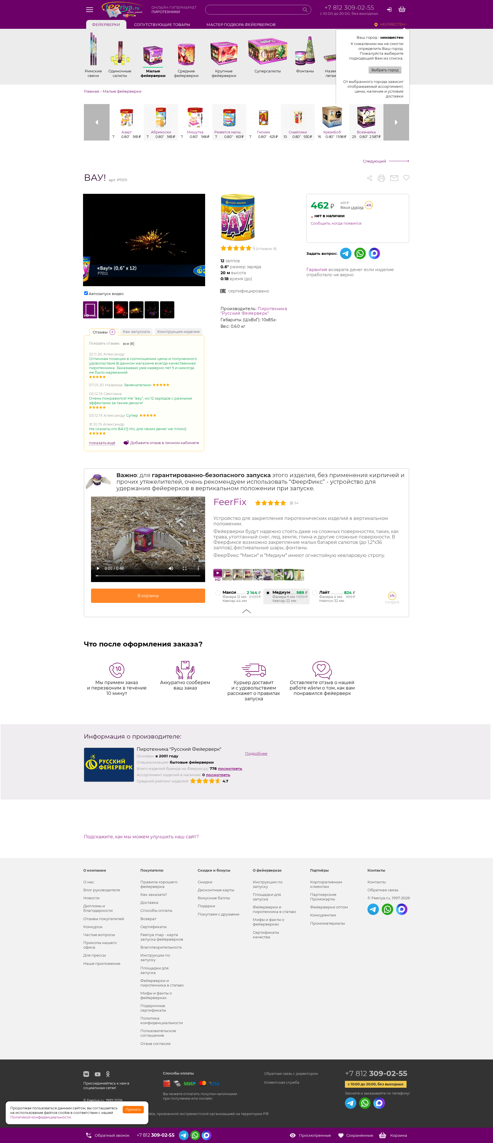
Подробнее (256, 753)
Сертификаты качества (266, 934)
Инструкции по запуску (155, 957)
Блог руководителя (101, 890)
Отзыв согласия (155, 1043)
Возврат (148, 918)
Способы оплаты (156, 910)
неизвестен (392, 24)
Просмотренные (315, 1135)
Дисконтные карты (216, 890)
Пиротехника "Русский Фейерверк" (254, 311)
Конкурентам (323, 915)
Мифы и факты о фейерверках (156, 995)
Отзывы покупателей (103, 918)
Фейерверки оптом (329, 907)
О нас (88, 882)
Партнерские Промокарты (323, 896)
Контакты (376, 882)
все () (128, 343)
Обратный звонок (112, 1135)
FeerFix (229, 501)
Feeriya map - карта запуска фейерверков (161, 936)
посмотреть (230, 768)
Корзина (398, 1135)
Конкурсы (92, 926)
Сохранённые (359, 1135)
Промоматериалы (327, 923)
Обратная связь (382, 890)
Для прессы (94, 955)
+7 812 (376, 1073)
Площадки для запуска (154, 970)
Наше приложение (101, 963)
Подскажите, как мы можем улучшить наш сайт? (141, 837)
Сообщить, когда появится (336, 223)
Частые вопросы (99, 934)
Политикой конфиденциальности (40, 1117)
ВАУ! (95, 177)
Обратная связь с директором (291, 1073)
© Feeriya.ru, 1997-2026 (388, 898)
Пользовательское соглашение (158, 1033)
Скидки (205, 882)
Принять (133, 1109)
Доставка (149, 902)
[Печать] (381, 178)
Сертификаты (153, 926)
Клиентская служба (281, 1082)
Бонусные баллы (214, 898)
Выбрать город (385, 70)
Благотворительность (161, 947)
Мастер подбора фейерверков (241, 24)
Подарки (206, 906)
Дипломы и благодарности (98, 908)
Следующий (374, 161)
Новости (91, 898)
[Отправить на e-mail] (394, 178)
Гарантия (316, 269)
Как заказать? (153, 894)
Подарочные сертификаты (153, 1007)
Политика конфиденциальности (161, 1020)
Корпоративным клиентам (326, 884)
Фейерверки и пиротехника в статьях (162, 982)
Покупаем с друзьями (218, 914)
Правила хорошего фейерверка (158, 884)
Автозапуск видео (106, 293)
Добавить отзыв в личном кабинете (164, 442)
